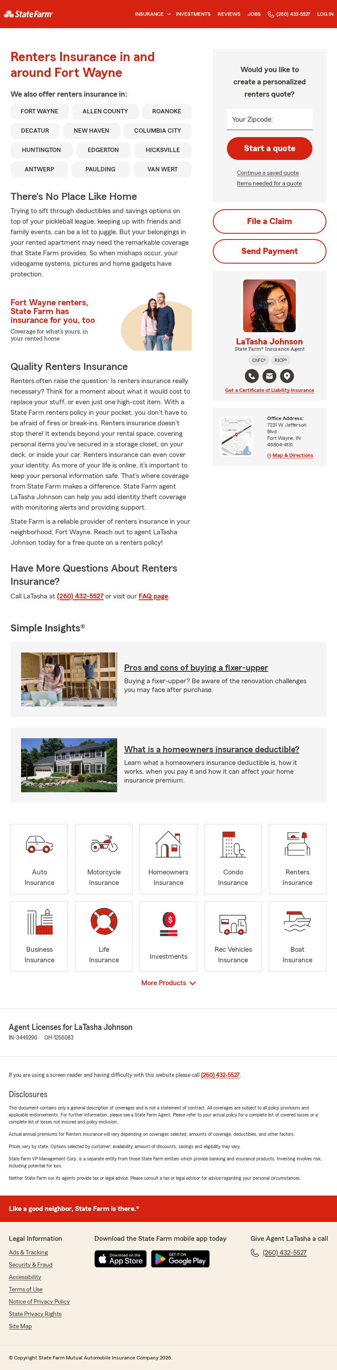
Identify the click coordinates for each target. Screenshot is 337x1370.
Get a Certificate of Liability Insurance (269, 390)
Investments (193, 14)
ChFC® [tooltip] (259, 360)
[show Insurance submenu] (167, 14)
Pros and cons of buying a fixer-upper (196, 667)
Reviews (229, 14)
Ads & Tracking (28, 1253)
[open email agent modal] (269, 377)
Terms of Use (26, 1290)
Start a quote (269, 148)
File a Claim (269, 221)
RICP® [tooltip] (281, 360)
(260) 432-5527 (293, 14)
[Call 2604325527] (252, 376)
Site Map (20, 1326)
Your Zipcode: (252, 119)
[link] (28, 14)
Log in (325, 14)
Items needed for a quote (269, 184)
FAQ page (153, 596)
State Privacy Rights (35, 1314)
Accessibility (25, 1277)
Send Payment (269, 251)
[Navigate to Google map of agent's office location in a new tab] (287, 376)
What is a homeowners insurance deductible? (211, 749)
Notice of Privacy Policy (39, 1302)
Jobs (254, 14)
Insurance (149, 14)
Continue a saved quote (268, 173)
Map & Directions (292, 455)
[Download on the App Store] (120, 1259)
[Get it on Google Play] (180, 1259)
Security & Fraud (31, 1265)
